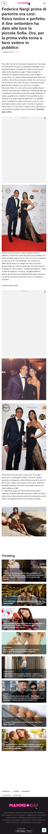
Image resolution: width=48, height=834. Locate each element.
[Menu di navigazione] (4, 3)
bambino (43, 820)
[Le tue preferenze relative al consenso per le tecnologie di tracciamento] (44, 830)
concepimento (7, 820)
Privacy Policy (7, 795)
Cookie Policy (17, 795)
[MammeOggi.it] (24, 3)
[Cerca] (44, 3)
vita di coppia (36, 822)
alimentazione (25, 822)
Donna (18, 52)
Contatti (16, 791)
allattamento (25, 820)
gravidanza (17, 820)
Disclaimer (26, 791)
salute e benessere (13, 822)
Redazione (6, 791)
